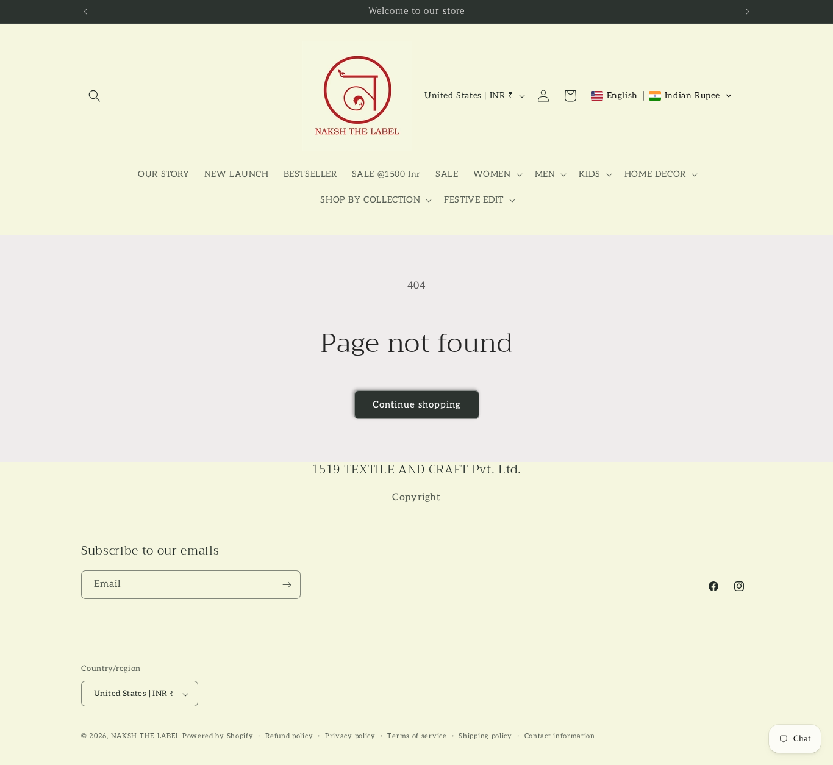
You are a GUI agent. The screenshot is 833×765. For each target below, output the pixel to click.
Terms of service (416, 736)
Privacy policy (350, 736)
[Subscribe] (286, 584)
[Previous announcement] (85, 11)
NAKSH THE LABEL (146, 737)
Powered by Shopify (218, 737)
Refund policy (289, 736)
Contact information (559, 736)
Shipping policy (485, 736)
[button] (94, 95)
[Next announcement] (747, 11)
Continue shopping (417, 404)
